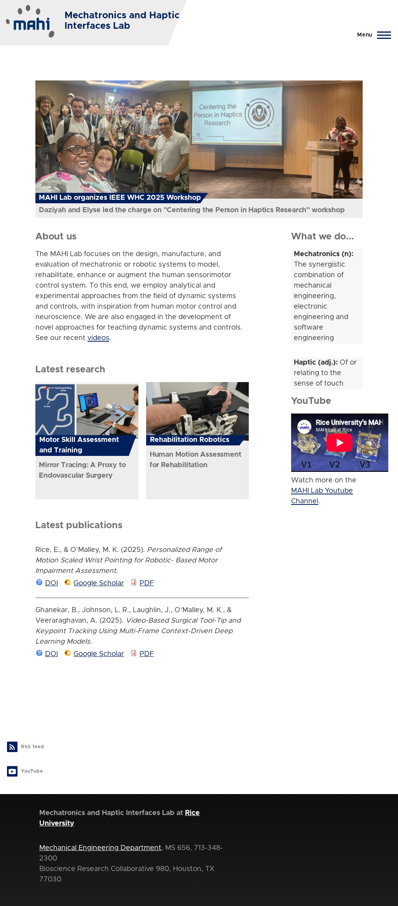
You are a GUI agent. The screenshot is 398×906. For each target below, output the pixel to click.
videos (98, 338)
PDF (147, 583)
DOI (51, 583)
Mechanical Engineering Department (100, 848)
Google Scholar (98, 583)
